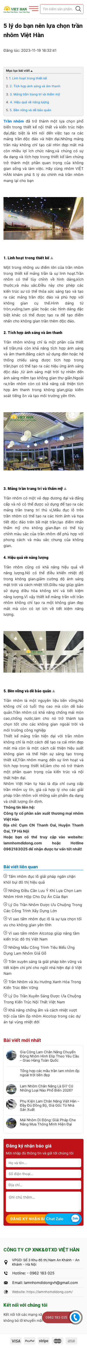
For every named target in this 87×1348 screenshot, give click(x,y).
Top (52, 258)
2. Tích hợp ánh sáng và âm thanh (35, 86)
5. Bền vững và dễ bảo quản (30, 110)
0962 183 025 (56, 1317)
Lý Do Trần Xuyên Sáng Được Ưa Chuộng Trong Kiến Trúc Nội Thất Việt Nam (42, 999)
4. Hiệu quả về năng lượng (29, 102)
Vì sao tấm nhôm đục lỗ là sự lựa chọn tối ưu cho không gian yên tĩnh (42, 922)
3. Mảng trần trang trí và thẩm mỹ (35, 94)
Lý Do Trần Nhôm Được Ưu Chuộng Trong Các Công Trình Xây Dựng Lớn (42, 907)
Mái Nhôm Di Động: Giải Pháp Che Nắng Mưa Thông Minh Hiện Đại (48, 1122)
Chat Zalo (54, 1218)
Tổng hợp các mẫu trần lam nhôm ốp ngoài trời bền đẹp (49, 1073)
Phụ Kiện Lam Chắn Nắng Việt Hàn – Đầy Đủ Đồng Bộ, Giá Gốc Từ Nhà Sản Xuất (49, 1105)
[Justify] (78, 9)
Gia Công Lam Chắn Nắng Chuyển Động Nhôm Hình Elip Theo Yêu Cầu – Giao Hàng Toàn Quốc (49, 1056)
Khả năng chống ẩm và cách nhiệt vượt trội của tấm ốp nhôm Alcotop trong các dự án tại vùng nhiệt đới (42, 1016)
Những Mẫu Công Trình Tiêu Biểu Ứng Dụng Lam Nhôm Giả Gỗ (39, 950)
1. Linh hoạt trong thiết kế (28, 78)
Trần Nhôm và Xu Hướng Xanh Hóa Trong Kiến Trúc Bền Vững (42, 984)
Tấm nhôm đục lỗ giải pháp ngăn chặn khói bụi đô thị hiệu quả (39, 879)
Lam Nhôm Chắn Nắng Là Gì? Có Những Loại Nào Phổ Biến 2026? (46, 1088)
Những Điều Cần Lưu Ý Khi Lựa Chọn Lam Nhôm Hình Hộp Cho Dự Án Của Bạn (42, 893)
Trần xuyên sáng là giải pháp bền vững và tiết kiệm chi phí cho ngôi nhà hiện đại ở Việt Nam (42, 967)
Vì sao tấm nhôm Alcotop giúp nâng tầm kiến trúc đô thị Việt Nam (41, 936)
